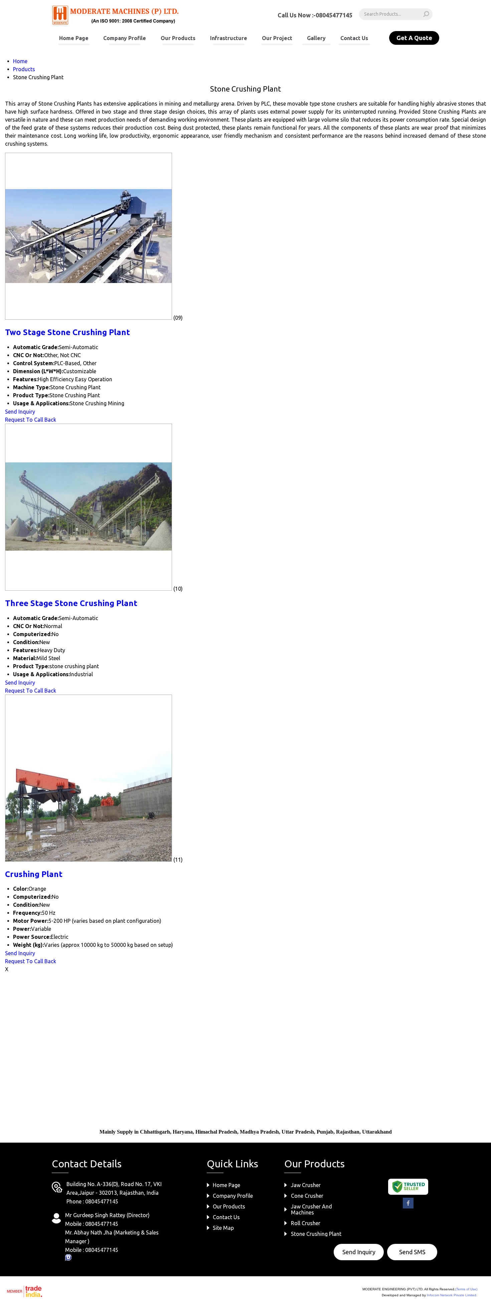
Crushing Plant (33, 874)
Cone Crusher (307, 1196)
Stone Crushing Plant (316, 1234)
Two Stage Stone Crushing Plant (67, 332)
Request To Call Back (30, 420)
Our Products (178, 38)
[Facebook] (408, 1207)
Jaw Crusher (306, 1185)
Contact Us (354, 38)
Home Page (74, 38)
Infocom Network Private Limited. (452, 1295)
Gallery (316, 38)
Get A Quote (414, 37)
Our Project (277, 38)
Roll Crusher (305, 1223)
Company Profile (124, 38)
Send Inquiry (20, 412)
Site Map (223, 1228)
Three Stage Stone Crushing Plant (71, 603)
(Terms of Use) (466, 1289)
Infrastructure (228, 38)
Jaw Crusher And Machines (311, 1209)
